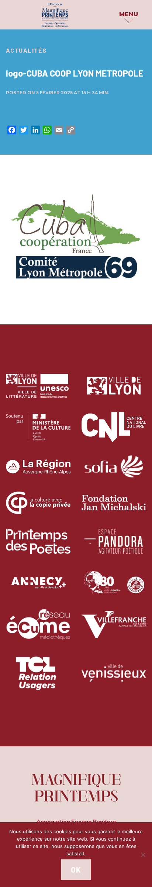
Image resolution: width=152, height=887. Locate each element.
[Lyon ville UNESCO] (38, 391)
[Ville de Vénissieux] (114, 678)
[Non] (142, 854)
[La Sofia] (114, 472)
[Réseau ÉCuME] (38, 630)
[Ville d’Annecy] (38, 588)
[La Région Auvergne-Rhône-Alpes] (38, 472)
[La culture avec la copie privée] (38, 508)
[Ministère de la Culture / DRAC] (38, 432)
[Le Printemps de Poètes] (38, 546)
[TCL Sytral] (38, 678)
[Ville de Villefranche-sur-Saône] (114, 630)
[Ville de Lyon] (114, 391)
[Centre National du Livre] (114, 432)
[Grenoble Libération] (114, 588)
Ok (76, 869)
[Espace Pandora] (114, 546)
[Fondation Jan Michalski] (114, 508)
